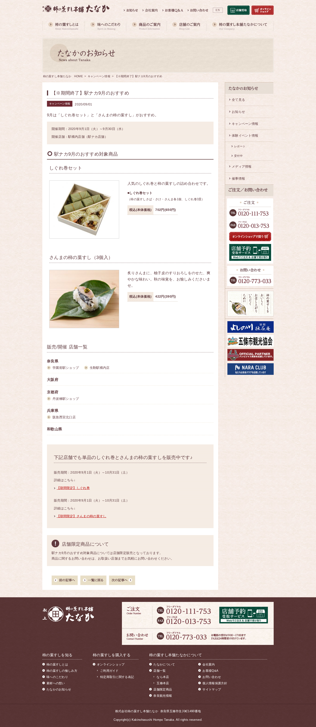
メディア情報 (242, 166)
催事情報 (238, 178)
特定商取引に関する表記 (117, 676)
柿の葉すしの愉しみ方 (61, 670)
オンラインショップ (111, 664)
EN (218, 10)
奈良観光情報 (162, 695)
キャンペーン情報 (99, 76)
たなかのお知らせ (58, 689)
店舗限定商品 (162, 689)
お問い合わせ (211, 676)
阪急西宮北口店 (64, 417)
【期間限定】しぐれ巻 (73, 488)
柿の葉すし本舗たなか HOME (63, 76)
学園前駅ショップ (66, 368)
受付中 (238, 155)
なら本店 (163, 676)
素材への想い (55, 683)
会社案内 (208, 664)
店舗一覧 (159, 670)
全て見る (238, 100)
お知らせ (238, 112)
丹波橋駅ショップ (66, 398)
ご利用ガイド (109, 670)
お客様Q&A (210, 670)
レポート (239, 146)
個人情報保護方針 (214, 683)
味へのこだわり (57, 676)
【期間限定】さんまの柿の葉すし (81, 516)
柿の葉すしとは (57, 664)
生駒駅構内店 (100, 368)
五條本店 (163, 683)
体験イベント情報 (245, 135)
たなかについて (164, 664)
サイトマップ (211, 689)
